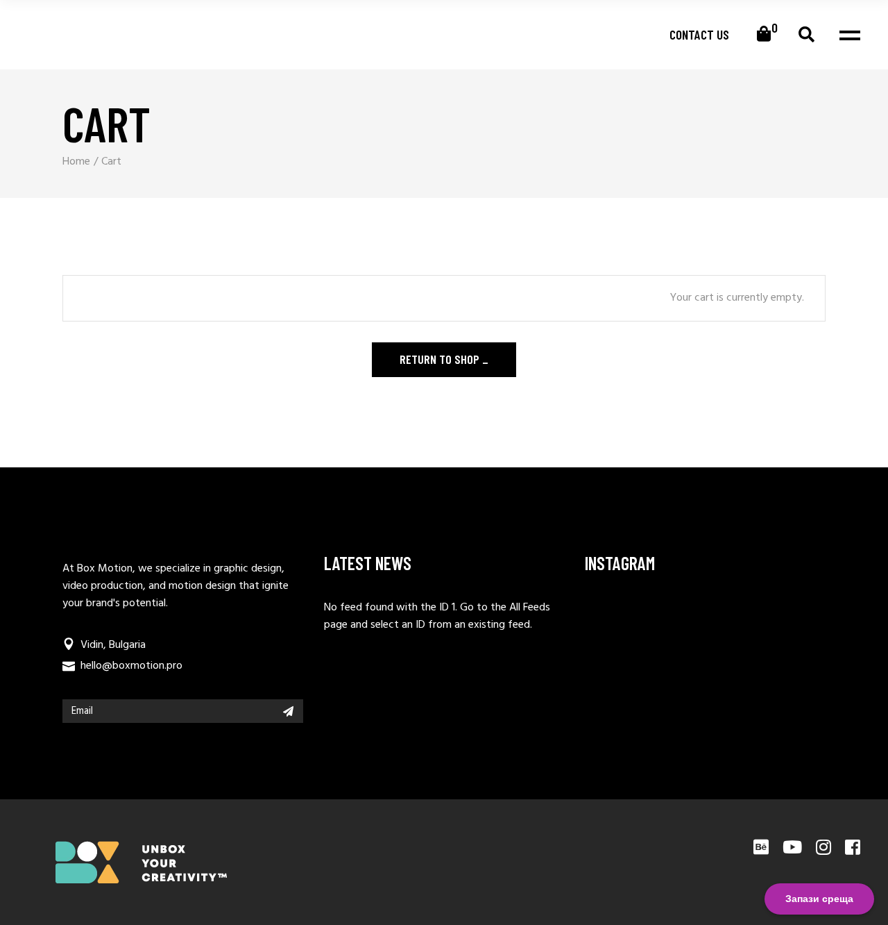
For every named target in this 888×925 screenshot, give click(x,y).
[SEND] (288, 711)
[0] (764, 34)
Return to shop (441, 359)
